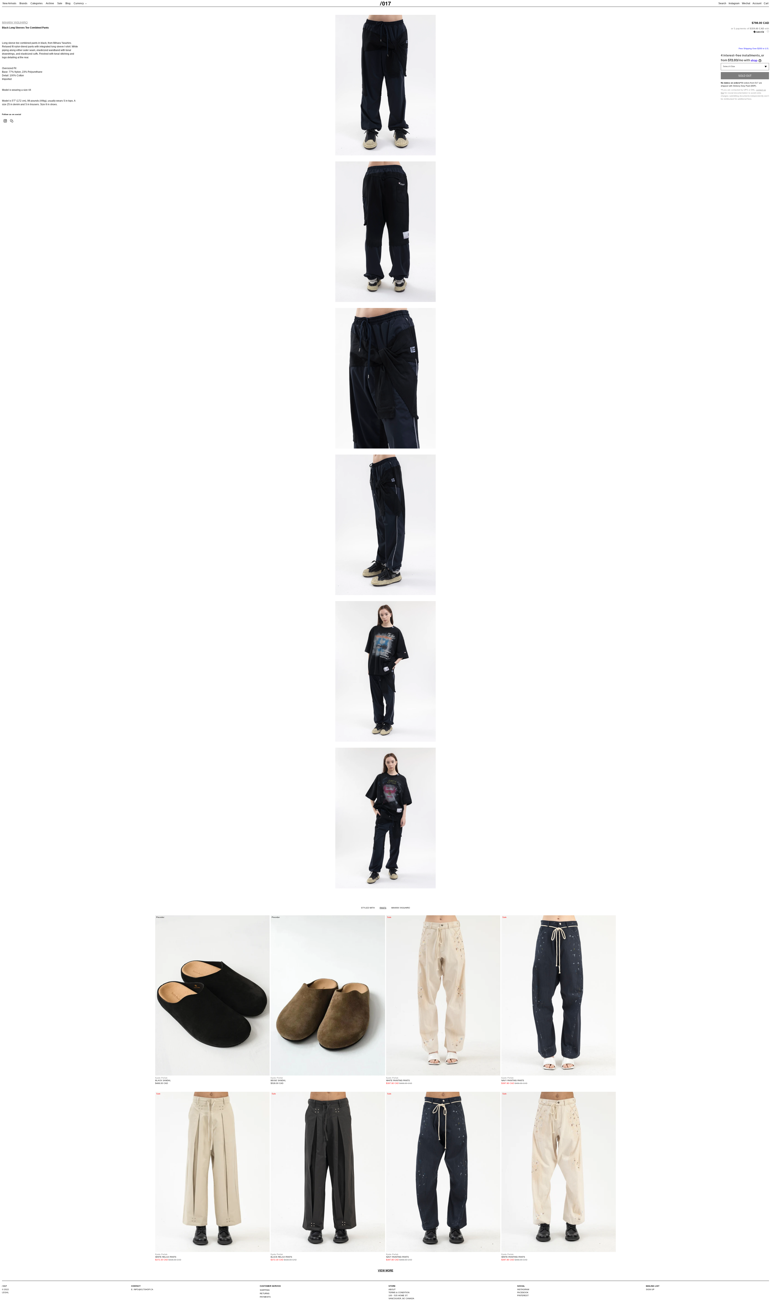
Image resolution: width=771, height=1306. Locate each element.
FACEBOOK (522, 1292)
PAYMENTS (265, 1297)
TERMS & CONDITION (399, 1292)
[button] (745, 30)
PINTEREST (523, 1295)
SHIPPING (265, 1290)
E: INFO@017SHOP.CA (142, 1289)
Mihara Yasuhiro (15, 22)
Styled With (368, 908)
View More (385, 1270)
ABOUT (392, 1289)
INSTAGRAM (523, 1289)
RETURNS (264, 1293)
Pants (383, 908)
